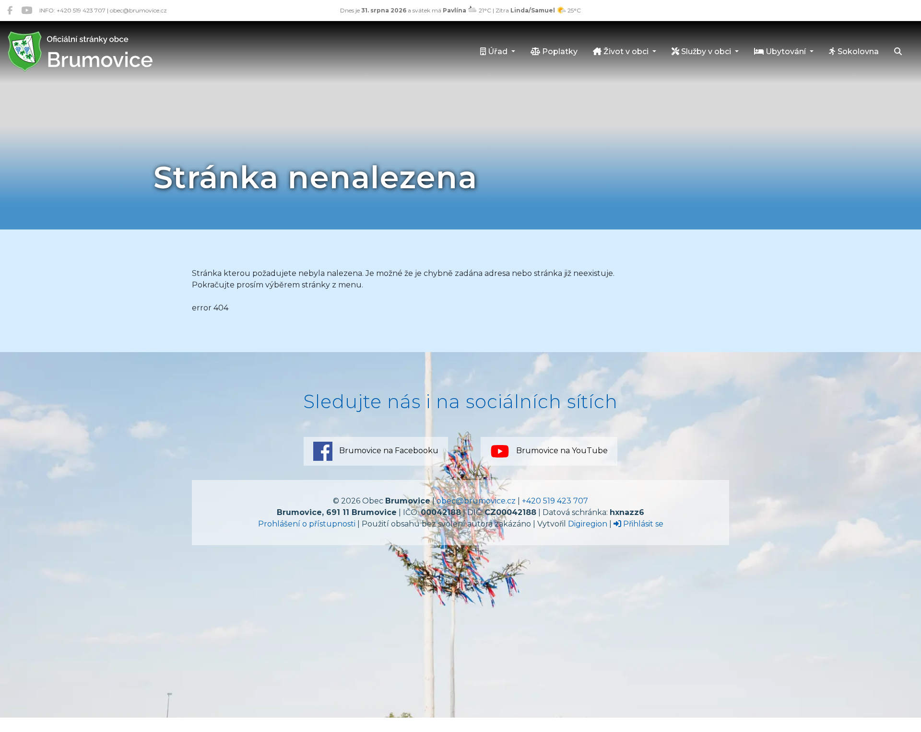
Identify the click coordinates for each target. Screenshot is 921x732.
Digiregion (587, 523)
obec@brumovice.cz (476, 500)
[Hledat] (897, 52)
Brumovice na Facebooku (387, 450)
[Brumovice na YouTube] (26, 10)
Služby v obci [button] (706, 51)
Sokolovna (857, 51)
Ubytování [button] (786, 51)
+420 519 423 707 (555, 500)
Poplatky (559, 51)
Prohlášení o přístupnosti (306, 523)
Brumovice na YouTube (561, 450)
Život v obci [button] (626, 51)
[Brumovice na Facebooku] (9, 10)
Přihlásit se (642, 523)
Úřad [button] (497, 51)
